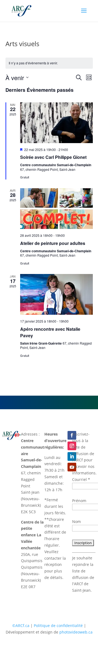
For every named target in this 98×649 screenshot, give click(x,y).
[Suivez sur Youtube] (72, 467)
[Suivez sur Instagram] (72, 446)
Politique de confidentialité (58, 625)
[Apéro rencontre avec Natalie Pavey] (56, 294)
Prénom (79, 500)
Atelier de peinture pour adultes (52, 243)
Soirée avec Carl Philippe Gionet (53, 157)
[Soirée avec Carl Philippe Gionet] (56, 122)
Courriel (81, 479)
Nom (76, 521)
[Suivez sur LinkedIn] (72, 456)
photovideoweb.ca (76, 632)
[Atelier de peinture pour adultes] (56, 208)
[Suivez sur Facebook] (72, 435)
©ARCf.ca (20, 625)
